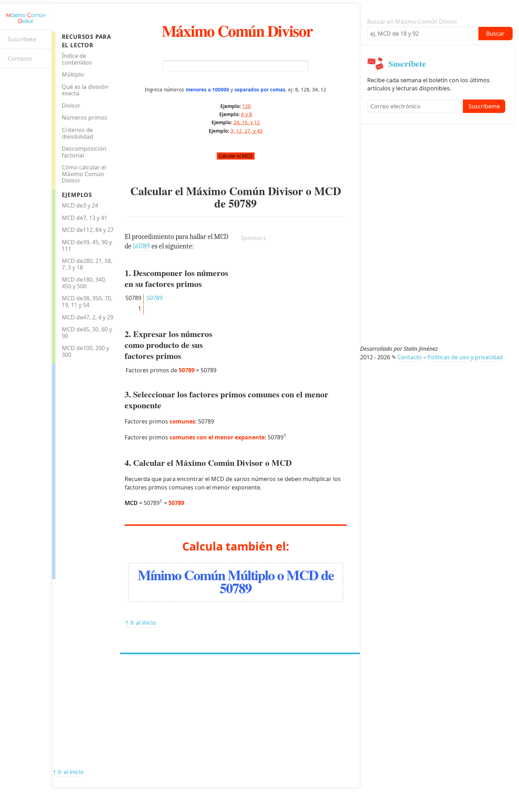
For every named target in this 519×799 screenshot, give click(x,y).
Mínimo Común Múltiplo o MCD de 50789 (236, 581)
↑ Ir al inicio (140, 622)
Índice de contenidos (77, 59)
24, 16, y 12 (246, 122)
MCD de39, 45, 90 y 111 (87, 245)
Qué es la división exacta (85, 90)
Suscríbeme (484, 106)
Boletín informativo (9, 80)
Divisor (71, 105)
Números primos (84, 117)
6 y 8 (246, 114)
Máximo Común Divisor (237, 30)
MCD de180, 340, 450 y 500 (84, 283)
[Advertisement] (83, 469)
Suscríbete (22, 39)
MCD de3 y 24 (80, 205)
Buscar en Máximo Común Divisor (412, 21)
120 (246, 106)
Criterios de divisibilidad (77, 133)
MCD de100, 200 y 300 (85, 351)
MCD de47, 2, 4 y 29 (87, 317)
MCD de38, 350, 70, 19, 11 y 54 (87, 301)
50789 (242, 203)
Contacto (20, 58)
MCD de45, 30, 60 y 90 (87, 332)
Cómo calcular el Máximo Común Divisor (84, 173)
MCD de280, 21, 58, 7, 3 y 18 (87, 264)
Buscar (495, 33)
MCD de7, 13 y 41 (84, 218)
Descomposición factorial (84, 152)
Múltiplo (73, 74)
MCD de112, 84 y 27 (88, 230)
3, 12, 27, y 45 (247, 130)
